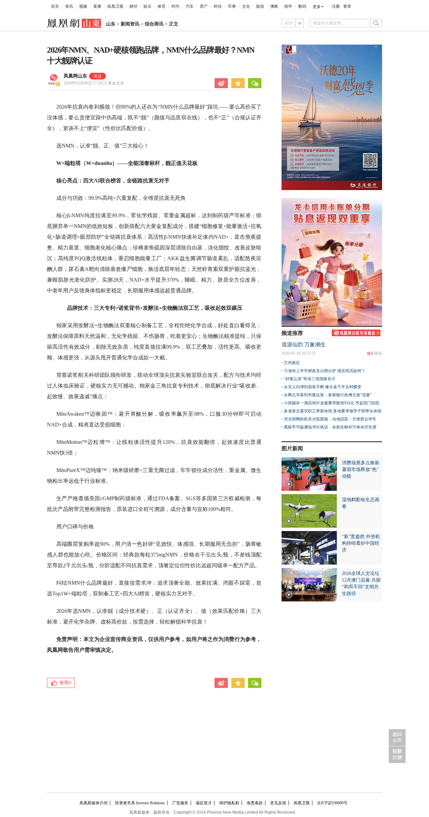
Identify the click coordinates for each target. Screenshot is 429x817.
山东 (110, 23)
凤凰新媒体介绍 (93, 803)
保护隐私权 (229, 803)
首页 (55, 6)
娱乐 (147, 6)
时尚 (176, 6)
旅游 (260, 6)
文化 (246, 6)
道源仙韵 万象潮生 (304, 344)
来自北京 (94, 83)
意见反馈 (278, 803)
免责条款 (255, 803)
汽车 (190, 6)
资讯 (69, 6)
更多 (317, 6)
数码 (302, 6)
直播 (97, 6)
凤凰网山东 (75, 75)
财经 (133, 6)
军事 (232, 6)
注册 (336, 6)
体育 (162, 6)
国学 (288, 6)
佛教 (274, 6)
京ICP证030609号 (332, 803)
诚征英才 (204, 803)
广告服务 (180, 803)
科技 (218, 6)
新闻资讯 (130, 23)
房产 (204, 6)
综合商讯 (154, 23)
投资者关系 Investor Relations (140, 803)
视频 (83, 6)
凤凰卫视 (115, 6)
